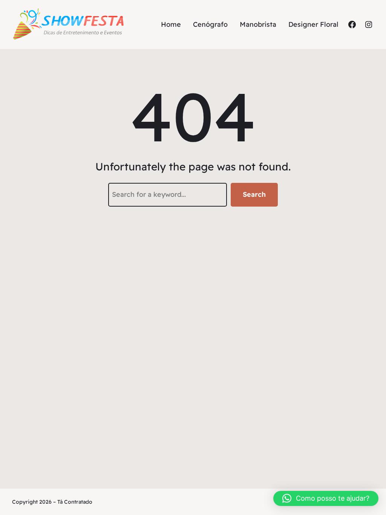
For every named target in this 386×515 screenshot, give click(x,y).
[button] (325, 498)
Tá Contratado (74, 501)
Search (254, 194)
